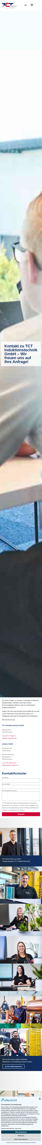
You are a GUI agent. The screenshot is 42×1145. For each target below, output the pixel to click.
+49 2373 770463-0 (9, 849)
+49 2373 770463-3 (9, 984)
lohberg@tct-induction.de (11, 1019)
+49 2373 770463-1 (9, 957)
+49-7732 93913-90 (9, 763)
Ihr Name (5, 777)
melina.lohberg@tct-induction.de (13, 986)
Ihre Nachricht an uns (9, 790)
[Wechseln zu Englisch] (25, 5)
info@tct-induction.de (9, 738)
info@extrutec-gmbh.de (10, 765)
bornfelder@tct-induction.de (12, 926)
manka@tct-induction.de (10, 851)
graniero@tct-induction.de (11, 959)
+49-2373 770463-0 (9, 736)
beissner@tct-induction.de (11, 894)
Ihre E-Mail (5, 784)
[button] (32, 5)
